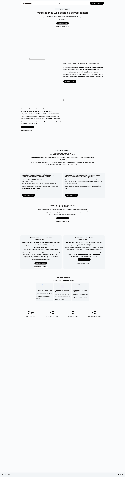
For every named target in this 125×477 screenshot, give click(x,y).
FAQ (87, 3)
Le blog (83, 3)
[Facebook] (118, 474)
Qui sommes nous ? (63, 3)
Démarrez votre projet (96, 3)
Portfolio (71, 3)
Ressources (77, 3)
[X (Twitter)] (120, 474)
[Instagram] (122, 474)
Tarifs (56, 3)
